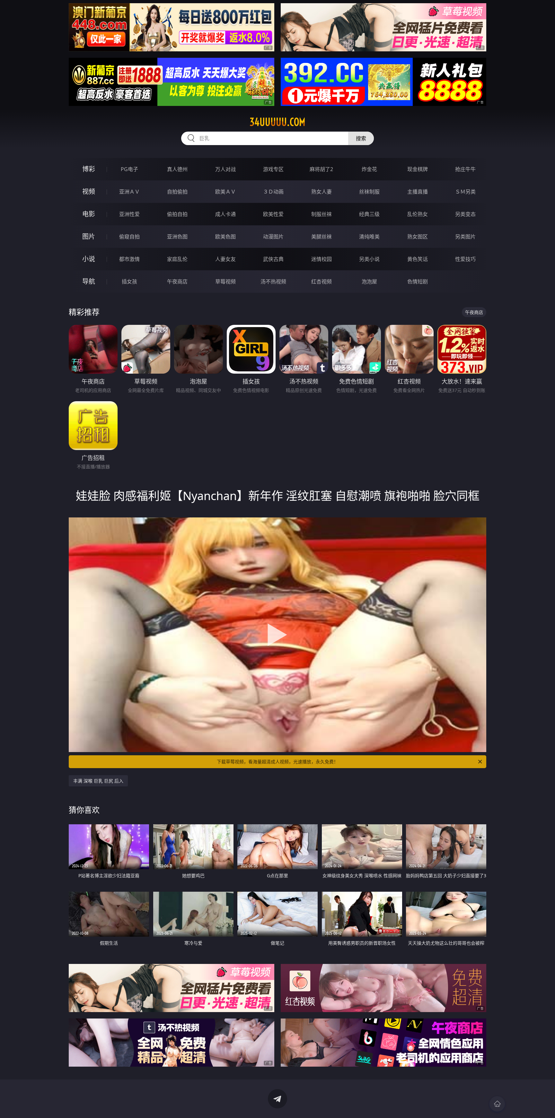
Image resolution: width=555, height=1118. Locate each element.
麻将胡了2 (321, 169)
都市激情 (129, 259)
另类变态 (465, 214)
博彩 (88, 169)
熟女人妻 (321, 191)
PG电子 (129, 169)
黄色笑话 (417, 259)
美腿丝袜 (321, 236)
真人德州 (177, 169)
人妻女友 (225, 259)
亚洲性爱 (129, 214)
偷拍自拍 (177, 214)
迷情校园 (321, 259)
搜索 (361, 138)
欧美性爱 (273, 214)
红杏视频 (321, 281)
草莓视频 (225, 281)
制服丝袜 (321, 214)
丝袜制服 (369, 191)
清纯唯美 (369, 236)
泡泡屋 (369, 281)
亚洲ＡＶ (129, 191)
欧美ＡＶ (225, 191)
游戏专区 (273, 169)
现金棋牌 (417, 169)
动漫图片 (273, 236)
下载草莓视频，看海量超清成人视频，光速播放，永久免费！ (277, 761)
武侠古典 (273, 259)
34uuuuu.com (277, 122)
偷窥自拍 (129, 236)
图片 (88, 236)
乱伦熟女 (417, 214)
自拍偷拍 (177, 191)
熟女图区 (417, 236)
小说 (88, 259)
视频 (88, 191)
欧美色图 (225, 236)
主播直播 (417, 191)
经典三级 (369, 214)
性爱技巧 (465, 259)
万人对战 (225, 169)
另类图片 (465, 236)
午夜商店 (177, 281)
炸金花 (369, 169)
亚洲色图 (177, 236)
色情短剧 (417, 281)
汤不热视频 (273, 281)
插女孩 (129, 281)
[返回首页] (497, 1104)
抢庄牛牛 (465, 169)
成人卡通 (225, 214)
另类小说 (369, 259)
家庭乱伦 (177, 259)
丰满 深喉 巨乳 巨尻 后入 (98, 781)
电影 (88, 214)
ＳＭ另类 (465, 191)
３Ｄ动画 (273, 191)
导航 (88, 281)
